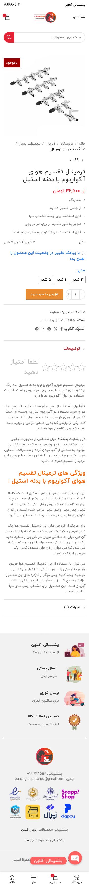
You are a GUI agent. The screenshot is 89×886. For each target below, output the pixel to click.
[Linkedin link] (43, 329)
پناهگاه (63, 439)
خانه (82, 143)
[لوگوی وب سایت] (44, 17)
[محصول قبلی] (82, 160)
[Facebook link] (61, 329)
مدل (81, 270)
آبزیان (50, 143)
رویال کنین (29, 829)
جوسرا (29, 840)
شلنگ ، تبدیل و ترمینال (68, 149)
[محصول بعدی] (70, 160)
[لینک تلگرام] (37, 329)
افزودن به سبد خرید (44, 294)
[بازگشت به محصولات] (76, 160)
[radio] (78, 279)
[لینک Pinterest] (49, 329)
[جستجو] (9, 37)
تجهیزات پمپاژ (29, 143)
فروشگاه (67, 143)
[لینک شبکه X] (55, 329)
